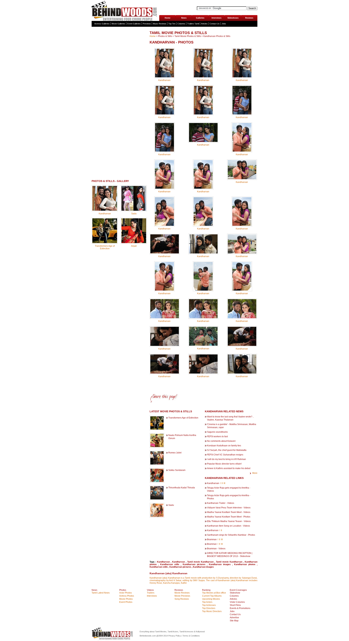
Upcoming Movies (211, 599)
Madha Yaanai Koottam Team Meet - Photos (228, 516)
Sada (134, 213)
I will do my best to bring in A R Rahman (226, 459)
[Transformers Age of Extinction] (104, 242)
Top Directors (208, 608)
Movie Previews (182, 596)
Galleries (200, 18)
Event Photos (125, 602)
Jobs (224, 24)
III (224, 483)
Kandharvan (105, 213)
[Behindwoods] (125, 10)
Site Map (234, 620)
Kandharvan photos (244, 564)
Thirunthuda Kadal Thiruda (181, 487)
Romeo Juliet (174, 452)
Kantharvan (212, 530)
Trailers (150, 593)
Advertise (234, 617)
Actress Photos (126, 596)
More (254, 473)
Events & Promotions (240, 608)
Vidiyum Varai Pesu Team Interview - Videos (228, 507)
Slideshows (232, 18)
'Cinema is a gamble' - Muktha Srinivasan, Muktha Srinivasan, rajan (231, 426)
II (222, 483)
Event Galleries (134, 24)
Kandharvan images (220, 564)
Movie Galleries (118, 24)
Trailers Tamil (193, 24)
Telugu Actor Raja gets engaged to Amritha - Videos (228, 489)
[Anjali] (133, 242)
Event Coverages (238, 590)
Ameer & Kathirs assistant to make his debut (228, 468)
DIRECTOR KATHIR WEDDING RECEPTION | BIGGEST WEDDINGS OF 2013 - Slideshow (229, 554)
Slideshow (235, 593)
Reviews (249, 18)
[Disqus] (119, 298)
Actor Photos (125, 593)
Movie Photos (126, 599)
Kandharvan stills (169, 564)
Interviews (216, 18)
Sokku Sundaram (176, 470)
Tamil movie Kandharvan (200, 562)
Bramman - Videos (216, 548)
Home (167, 18)
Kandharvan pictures (194, 564)
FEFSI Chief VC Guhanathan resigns (225, 454)
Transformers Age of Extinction (105, 247)
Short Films (235, 605)
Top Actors (207, 602)
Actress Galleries (102, 24)
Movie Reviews (182, 593)
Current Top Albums (212, 596)
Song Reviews (181, 599)
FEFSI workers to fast (217, 436)
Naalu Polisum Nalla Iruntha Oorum (182, 437)
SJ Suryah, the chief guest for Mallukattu (226, 450)
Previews (147, 24)
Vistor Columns (237, 602)
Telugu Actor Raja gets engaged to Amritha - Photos (228, 497)
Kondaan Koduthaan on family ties (224, 445)
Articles (204, 24)
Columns (181, 24)
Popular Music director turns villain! (224, 464)
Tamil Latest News (101, 593)
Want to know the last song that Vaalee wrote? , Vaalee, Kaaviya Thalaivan (230, 418)
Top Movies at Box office (214, 593)
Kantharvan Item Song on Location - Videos (228, 526)
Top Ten (171, 24)
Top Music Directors (212, 611)
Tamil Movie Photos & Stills (187, 36)
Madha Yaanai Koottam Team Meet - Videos (228, 512)
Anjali (134, 246)
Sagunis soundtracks (217, 432)
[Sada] (133, 210)
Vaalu (171, 505)
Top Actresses (209, 605)
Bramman (212, 539)
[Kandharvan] (104, 210)
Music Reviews (159, 24)
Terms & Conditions (191, 636)
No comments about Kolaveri (221, 441)
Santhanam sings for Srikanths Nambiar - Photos (231, 535)
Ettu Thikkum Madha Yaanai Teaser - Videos (229, 521)
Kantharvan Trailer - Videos (220, 503)
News (183, 18)
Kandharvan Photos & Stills (216, 36)
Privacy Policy (174, 636)
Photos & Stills (165, 36)
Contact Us (215, 24)
